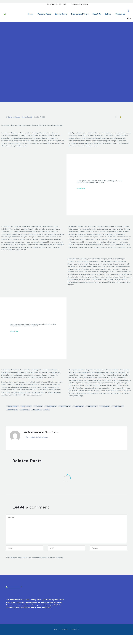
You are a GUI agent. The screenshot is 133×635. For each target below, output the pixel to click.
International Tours (79, 14)
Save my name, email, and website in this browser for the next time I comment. (35, 558)
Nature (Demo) (92, 406)
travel (46, 410)
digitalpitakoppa (14, 117)
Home (30, 14)
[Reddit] (22, 416)
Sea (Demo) (25, 410)
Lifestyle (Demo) (65, 406)
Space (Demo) (27, 117)
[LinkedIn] (19, 416)
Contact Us (120, 14)
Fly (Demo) (39, 406)
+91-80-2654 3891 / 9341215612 (56, 4)
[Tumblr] (16, 416)
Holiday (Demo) (51, 406)
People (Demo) (118, 406)
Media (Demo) (79, 406)
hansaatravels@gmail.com (80, 4)
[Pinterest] (13, 416)
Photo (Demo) (12, 410)
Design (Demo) (26, 406)
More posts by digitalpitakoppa (37, 437)
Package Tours (44, 14)
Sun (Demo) (36, 410)
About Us (97, 14)
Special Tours (61, 14)
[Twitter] (10, 416)
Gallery (108, 14)
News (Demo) (105, 406)
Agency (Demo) (12, 406)
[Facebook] (7, 416)
